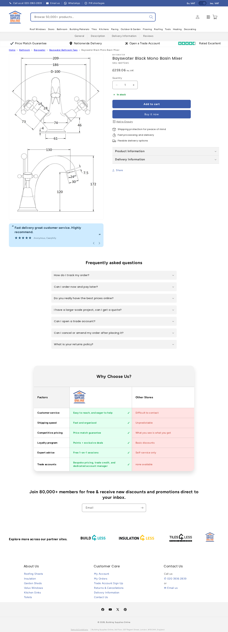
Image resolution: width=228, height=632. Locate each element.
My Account (101, 573)
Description (98, 36)
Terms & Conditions (79, 629)
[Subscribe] (142, 508)
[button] (38, 29)
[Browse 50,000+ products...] (151, 17)
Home (12, 50)
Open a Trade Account (144, 43)
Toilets (28, 597)
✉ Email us (171, 587)
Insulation (30, 578)
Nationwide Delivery (88, 43)
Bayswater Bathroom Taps (63, 50)
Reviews (148, 36)
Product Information (129, 151)
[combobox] (93, 17)
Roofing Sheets (33, 573)
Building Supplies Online (118, 622)
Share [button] (119, 170)
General (79, 36)
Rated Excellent (210, 43)
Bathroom (24, 50)
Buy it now (151, 114)
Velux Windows (33, 587)
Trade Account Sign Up (108, 583)
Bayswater (39, 50)
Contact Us (101, 597)
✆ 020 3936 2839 (175, 578)
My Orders (100, 578)
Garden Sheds (33, 583)
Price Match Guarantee (31, 43)
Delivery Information (124, 36)
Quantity (117, 78)
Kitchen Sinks (32, 592)
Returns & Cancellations (109, 587)
